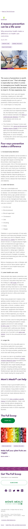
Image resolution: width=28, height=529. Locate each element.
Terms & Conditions (17, 515)
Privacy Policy (6, 514)
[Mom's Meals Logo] (14, 502)
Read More (4, 456)
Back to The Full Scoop (8, 11)
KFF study (13, 282)
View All (8, 420)
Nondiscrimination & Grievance (6, 515)
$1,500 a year (5, 326)
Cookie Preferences (8, 520)
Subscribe (14, 482)
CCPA (2, 514)
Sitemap (6, 516)
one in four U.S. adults (8, 239)
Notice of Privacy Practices (15, 514)
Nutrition (4, 19)
